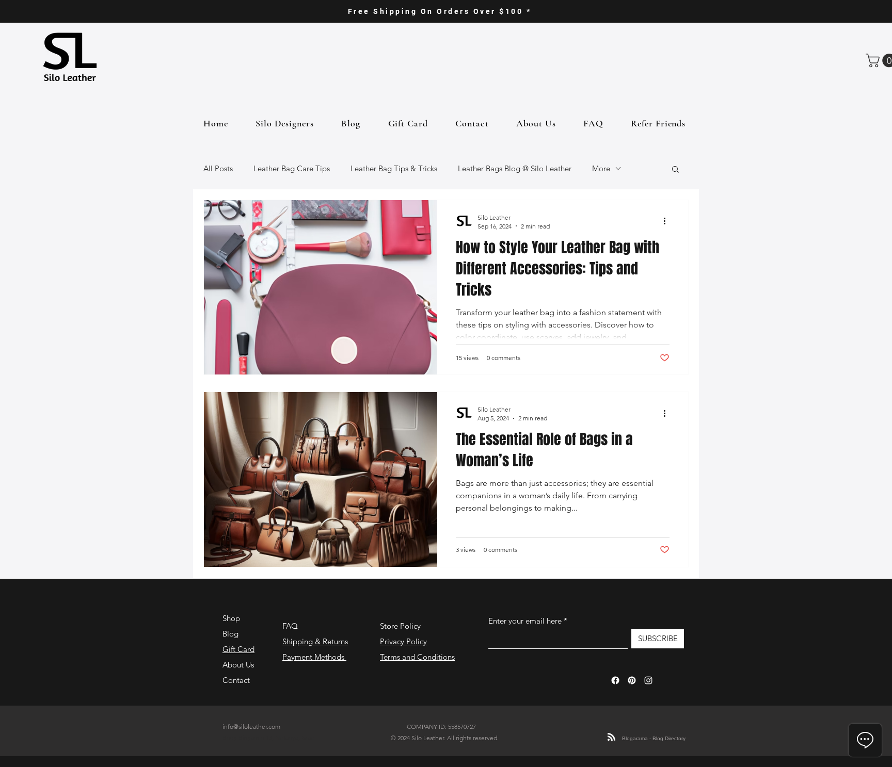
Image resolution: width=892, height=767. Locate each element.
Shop (231, 618)
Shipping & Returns (315, 641)
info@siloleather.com (251, 726)
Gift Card (238, 649)
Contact (236, 680)
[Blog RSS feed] (611, 737)
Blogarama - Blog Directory (654, 738)
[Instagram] (648, 680)
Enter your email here (525, 621)
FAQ (290, 626)
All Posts (218, 168)
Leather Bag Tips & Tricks (394, 168)
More (601, 168)
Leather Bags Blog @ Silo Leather (514, 168)
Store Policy (400, 626)
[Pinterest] (632, 680)
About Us (238, 665)
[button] (675, 170)
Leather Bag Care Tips (291, 168)
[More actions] (668, 221)
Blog (230, 634)
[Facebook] (615, 680)
